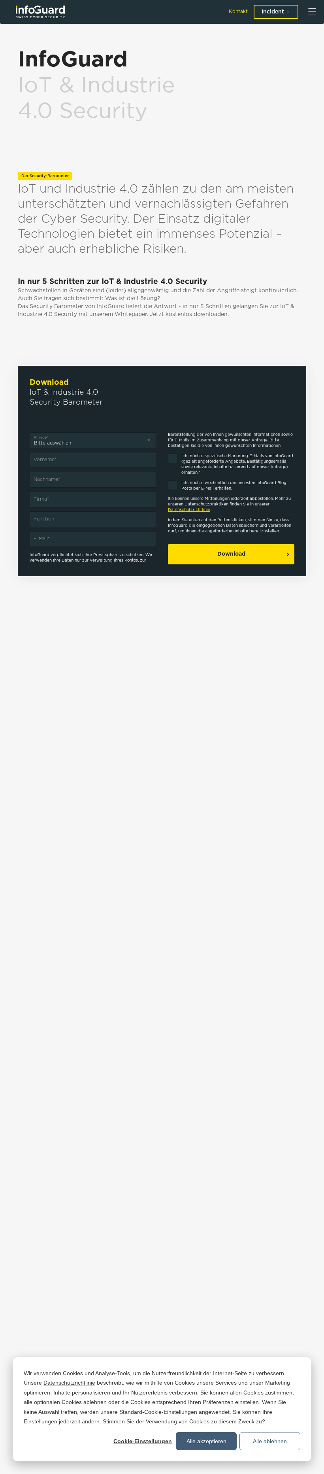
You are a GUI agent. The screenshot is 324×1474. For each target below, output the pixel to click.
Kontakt (238, 11)
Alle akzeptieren (206, 1441)
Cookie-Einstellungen (142, 1441)
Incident (273, 11)
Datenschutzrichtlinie (69, 1382)
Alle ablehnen (270, 1441)
